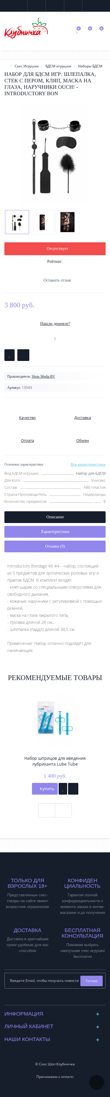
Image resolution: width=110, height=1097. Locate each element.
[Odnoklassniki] (59, 999)
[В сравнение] (23, 355)
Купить (46, 788)
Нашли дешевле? (55, 323)
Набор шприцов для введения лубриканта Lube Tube (55, 761)
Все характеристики (88, 464)
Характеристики (55, 531)
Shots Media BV (43, 376)
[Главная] (6, 66)
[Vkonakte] (50, 999)
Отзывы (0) (55, 546)
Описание (55, 517)
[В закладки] (9, 355)
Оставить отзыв (57, 280)
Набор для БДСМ (91, 473)
